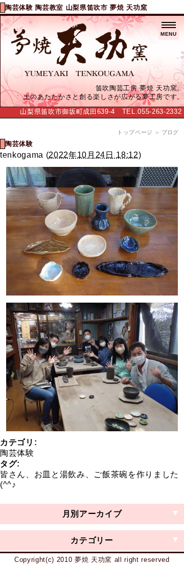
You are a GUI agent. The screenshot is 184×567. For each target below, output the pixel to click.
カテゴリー (92, 540)
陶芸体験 (17, 453)
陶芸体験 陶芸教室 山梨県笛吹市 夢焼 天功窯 (76, 7)
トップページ (135, 132)
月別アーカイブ (92, 513)
